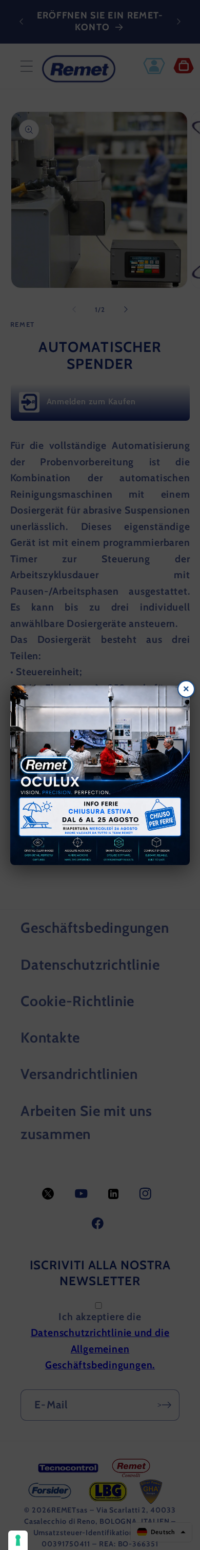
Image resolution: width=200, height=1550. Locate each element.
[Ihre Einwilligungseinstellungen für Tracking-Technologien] (18, 1540)
